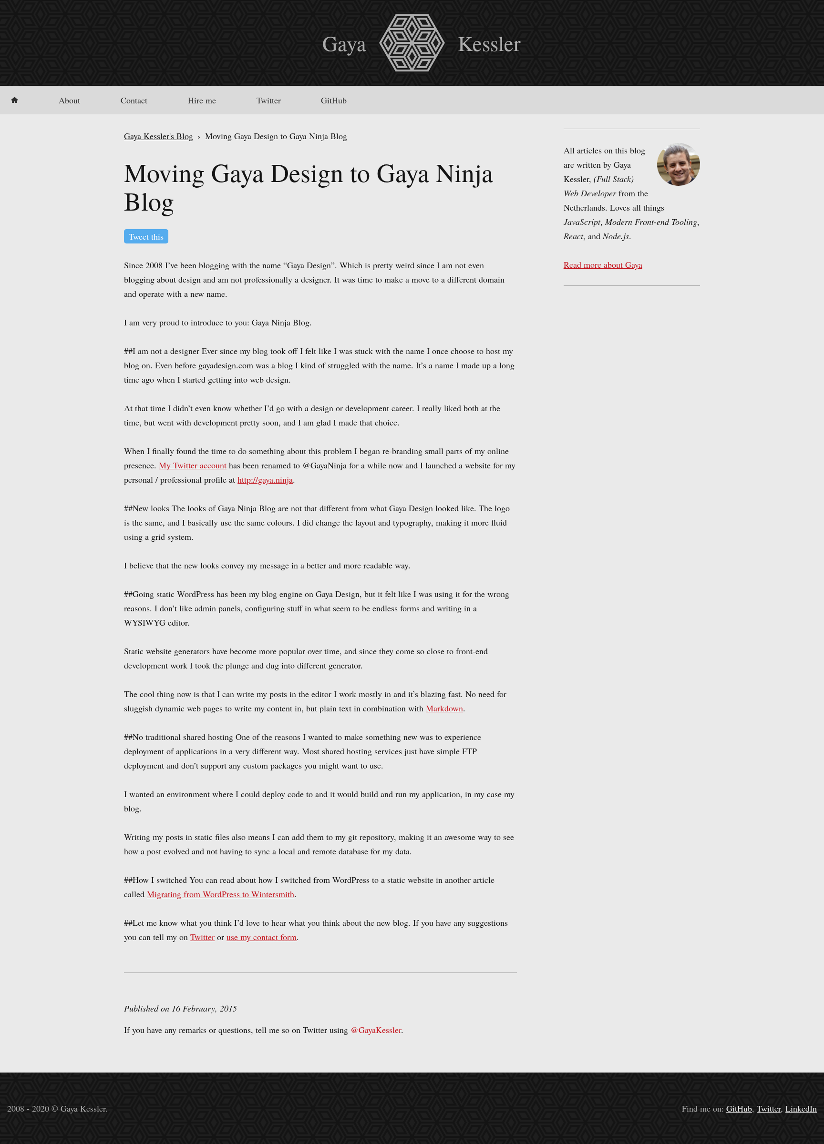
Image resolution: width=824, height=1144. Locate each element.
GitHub (334, 100)
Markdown (444, 708)
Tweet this (146, 236)
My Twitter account (193, 465)
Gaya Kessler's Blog (158, 136)
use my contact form (262, 936)
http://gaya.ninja (265, 479)
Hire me (202, 100)
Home (14, 100)
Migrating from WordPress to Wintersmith (220, 894)
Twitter (269, 100)
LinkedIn (801, 1108)
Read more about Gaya (603, 264)
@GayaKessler (375, 1029)
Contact (134, 100)
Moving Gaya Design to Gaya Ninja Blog (308, 186)
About (69, 100)
